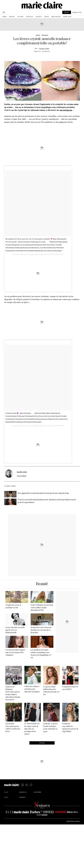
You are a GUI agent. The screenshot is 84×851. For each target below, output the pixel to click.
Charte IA (22, 792)
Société (39, 16)
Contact (22, 797)
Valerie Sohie (44, 48)
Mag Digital (56, 16)
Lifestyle (29, 16)
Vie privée (37, 792)
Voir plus (42, 743)
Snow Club (67, 16)
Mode (5, 16)
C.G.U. (6, 792)
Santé (46, 16)
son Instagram (66, 110)
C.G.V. (6, 797)
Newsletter (76, 12)
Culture (20, 16)
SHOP (66, 12)
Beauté (12, 16)
